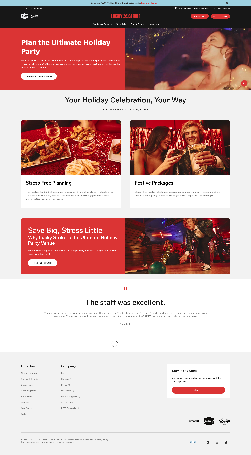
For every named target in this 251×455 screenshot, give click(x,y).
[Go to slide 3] (137, 343)
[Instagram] (217, 442)
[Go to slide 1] (123, 343)
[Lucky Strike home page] (125, 16)
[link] (200, 16)
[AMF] (24, 16)
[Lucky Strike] (193, 421)
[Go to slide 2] (130, 343)
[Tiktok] (226, 442)
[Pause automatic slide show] (114, 343)
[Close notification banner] (227, 3)
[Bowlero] (34, 16)
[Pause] (244, 83)
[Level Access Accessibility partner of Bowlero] (193, 442)
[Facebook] (207, 442)
